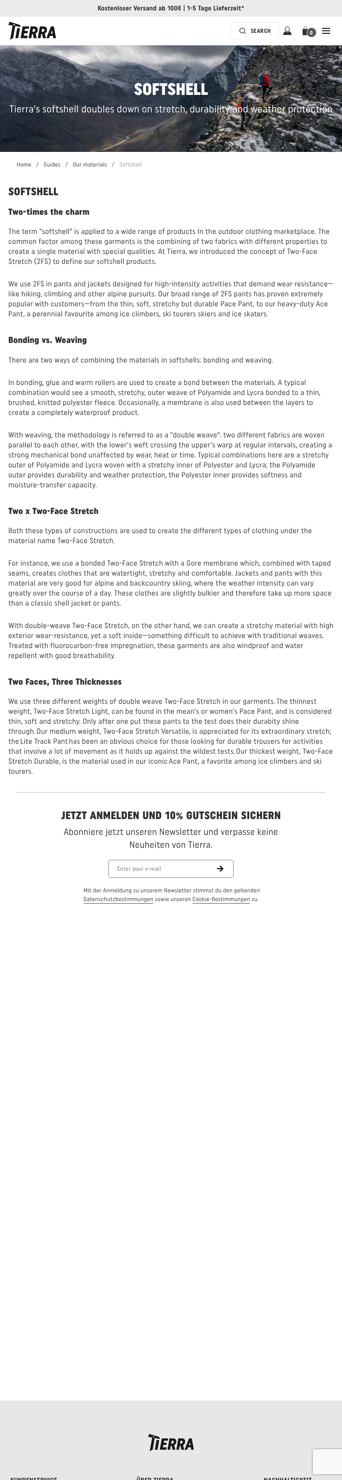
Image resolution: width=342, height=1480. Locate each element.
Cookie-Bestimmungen (221, 899)
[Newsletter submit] (225, 869)
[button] (307, 31)
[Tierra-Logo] (32, 31)
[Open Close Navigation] (326, 30)
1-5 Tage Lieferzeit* (215, 8)
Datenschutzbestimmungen (118, 899)
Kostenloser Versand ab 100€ (139, 8)
